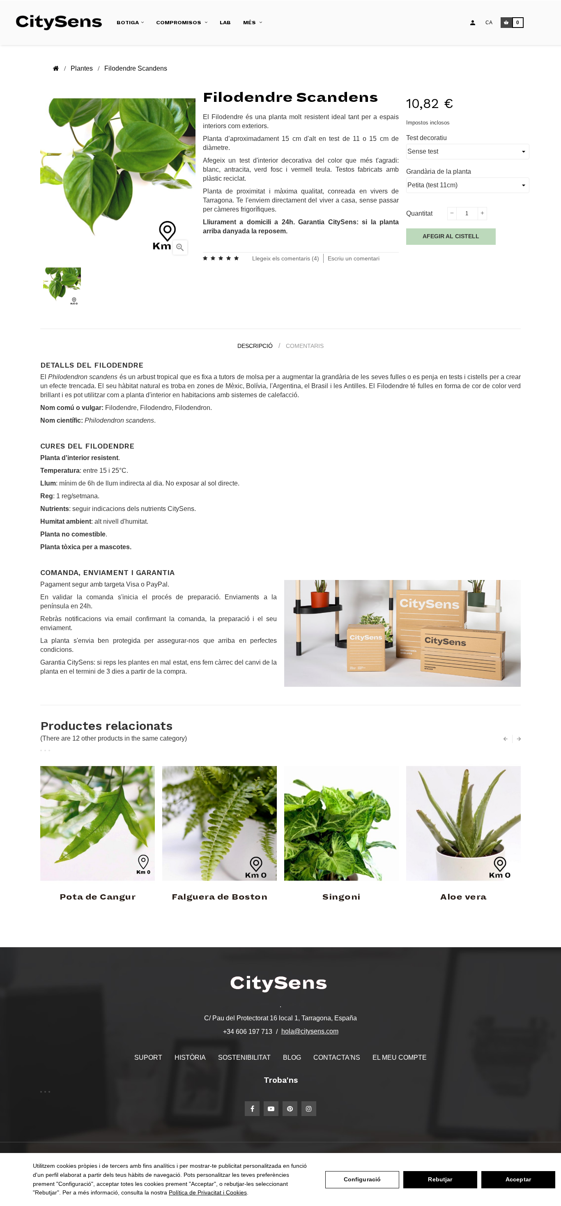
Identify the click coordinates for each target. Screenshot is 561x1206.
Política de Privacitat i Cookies (208, 1192)
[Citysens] (62, 22)
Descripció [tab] (255, 346)
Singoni (341, 897)
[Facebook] (252, 1108)
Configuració (362, 1179)
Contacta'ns (336, 1057)
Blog (292, 1057)
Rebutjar (440, 1179)
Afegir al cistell (451, 236)
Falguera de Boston (219, 897)
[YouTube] (271, 1108)
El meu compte (399, 1057)
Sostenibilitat (244, 1057)
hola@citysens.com (309, 1031)
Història (190, 1057)
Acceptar (518, 1179)
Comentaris (305, 346)
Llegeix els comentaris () (285, 258)
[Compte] (472, 22)
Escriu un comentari (353, 258)
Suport (148, 1057)
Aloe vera (463, 897)
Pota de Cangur (98, 897)
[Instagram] (308, 1108)
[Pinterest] (290, 1108)
